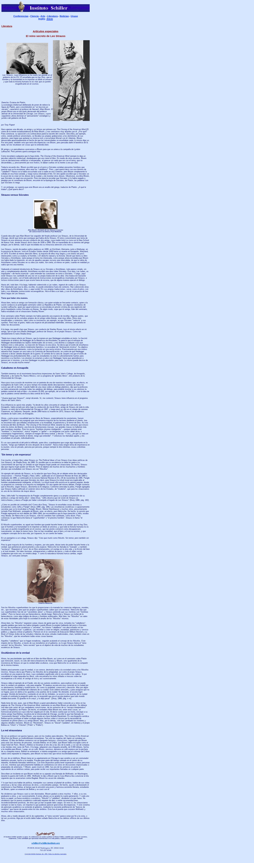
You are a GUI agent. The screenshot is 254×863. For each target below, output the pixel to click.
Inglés (41, 19)
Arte (42, 16)
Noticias (64, 16)
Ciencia (34, 16)
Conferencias (20, 16)
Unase (74, 16)
